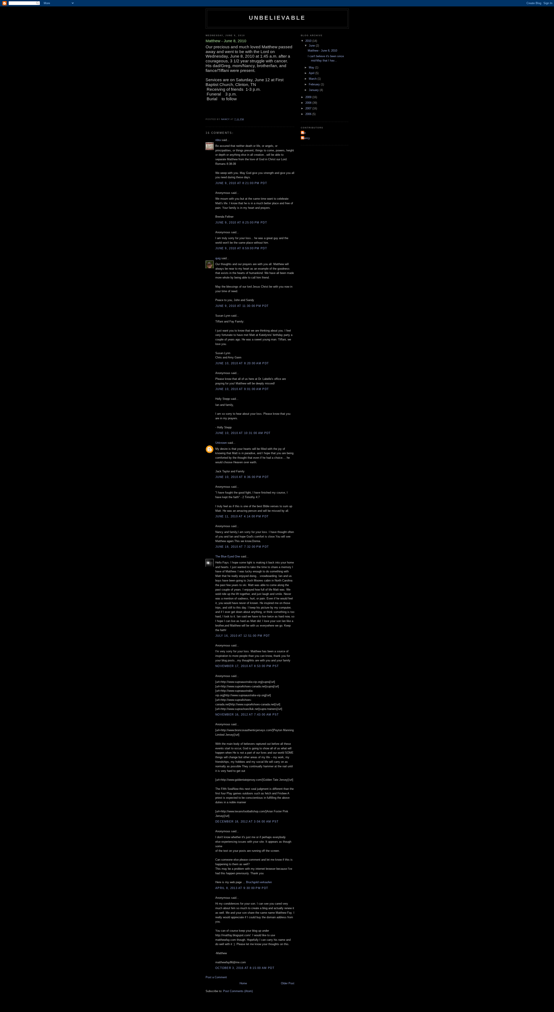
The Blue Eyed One (227, 556)
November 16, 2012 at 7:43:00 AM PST (247, 714)
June (312, 45)
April (312, 73)
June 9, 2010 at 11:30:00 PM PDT (242, 306)
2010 (308, 40)
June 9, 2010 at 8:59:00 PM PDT (241, 248)
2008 (308, 102)
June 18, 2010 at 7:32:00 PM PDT (242, 546)
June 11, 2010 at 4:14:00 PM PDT (242, 516)
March (313, 78)
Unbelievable (277, 18)
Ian (304, 132)
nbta (218, 140)
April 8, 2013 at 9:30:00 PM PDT (241, 888)
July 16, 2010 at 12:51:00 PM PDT (242, 635)
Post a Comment (216, 977)
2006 (308, 114)
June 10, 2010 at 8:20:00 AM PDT (242, 363)
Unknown (221, 442)
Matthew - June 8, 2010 (322, 50)
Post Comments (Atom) (238, 991)
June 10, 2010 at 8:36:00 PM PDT (242, 477)
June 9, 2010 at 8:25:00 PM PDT (241, 222)
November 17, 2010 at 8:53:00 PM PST (247, 666)
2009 (308, 97)
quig (218, 258)
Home (243, 983)
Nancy (306, 138)
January (314, 90)
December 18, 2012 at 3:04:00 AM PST (247, 821)
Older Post (287, 983)
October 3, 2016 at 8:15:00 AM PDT (244, 968)
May (312, 67)
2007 (308, 108)
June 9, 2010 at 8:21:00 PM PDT (241, 183)
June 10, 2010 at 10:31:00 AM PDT (243, 433)
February (315, 84)
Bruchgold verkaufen (259, 882)
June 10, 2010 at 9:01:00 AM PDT (242, 389)
